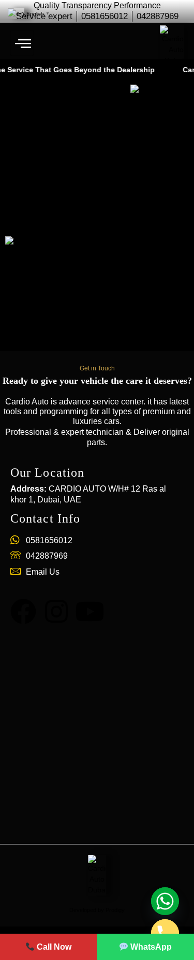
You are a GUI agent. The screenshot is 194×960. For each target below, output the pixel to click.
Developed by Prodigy (97, 910)
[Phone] (165, 933)
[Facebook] (23, 611)
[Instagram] (56, 611)
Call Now (53, 946)
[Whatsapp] (165, 901)
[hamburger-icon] (22, 43)
